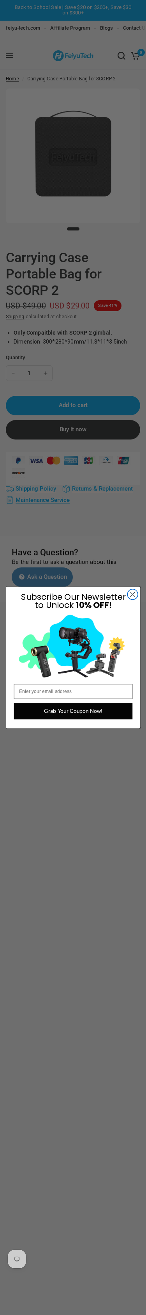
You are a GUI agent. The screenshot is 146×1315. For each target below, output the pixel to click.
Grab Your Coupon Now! (73, 711)
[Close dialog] (132, 594)
